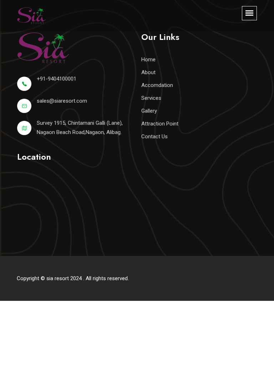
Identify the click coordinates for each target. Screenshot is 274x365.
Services (151, 98)
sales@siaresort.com (62, 101)
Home (148, 59)
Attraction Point (159, 123)
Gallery (149, 111)
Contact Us (154, 136)
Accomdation (157, 85)
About (148, 72)
